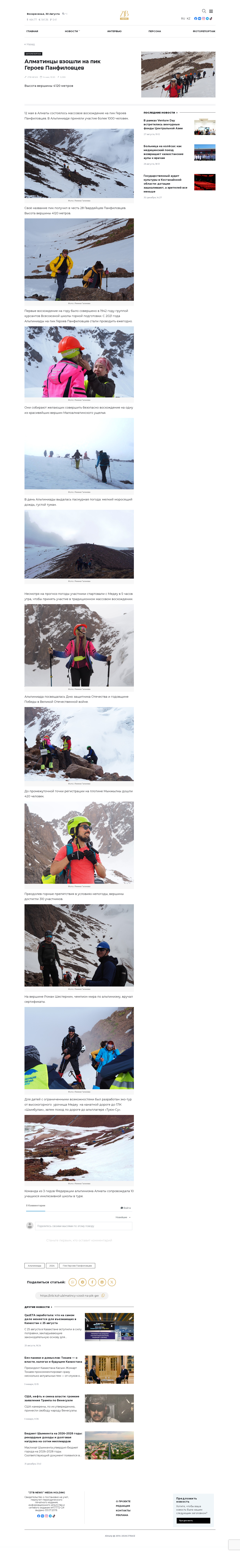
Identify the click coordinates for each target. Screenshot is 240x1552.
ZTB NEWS (32, 77)
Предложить (186, 1521)
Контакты (123, 1510)
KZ (188, 18)
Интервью (114, 31)
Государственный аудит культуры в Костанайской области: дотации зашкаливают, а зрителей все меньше (165, 183)
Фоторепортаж (204, 31)
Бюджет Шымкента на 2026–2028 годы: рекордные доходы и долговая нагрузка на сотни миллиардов (53, 1437)
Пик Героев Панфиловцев (77, 1265)
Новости (71, 31)
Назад (31, 44)
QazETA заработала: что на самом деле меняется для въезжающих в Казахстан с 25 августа (50, 1319)
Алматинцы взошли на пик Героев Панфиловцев (62, 64)
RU (183, 18)
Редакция (123, 1506)
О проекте (123, 1501)
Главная (32, 31)
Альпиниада (34, 1265)
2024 (52, 1265)
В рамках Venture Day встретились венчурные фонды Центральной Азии (163, 124)
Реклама (122, 1515)
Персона (155, 31)
